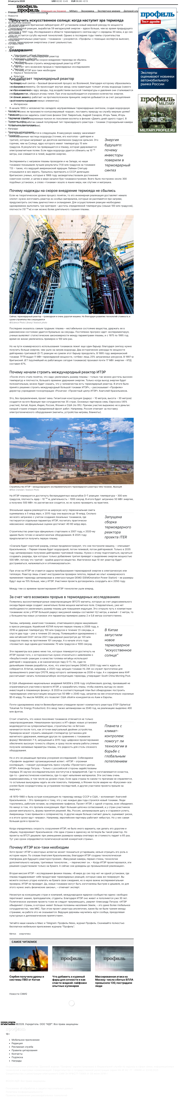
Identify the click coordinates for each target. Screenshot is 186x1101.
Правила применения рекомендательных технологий (36, 1095)
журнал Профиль (86, 923)
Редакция (17, 1043)
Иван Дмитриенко (39, 12)
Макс (40, 923)
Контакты (17, 1053)
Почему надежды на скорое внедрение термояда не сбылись (50, 59)
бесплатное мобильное (22, 926)
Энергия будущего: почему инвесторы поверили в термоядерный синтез (117, 155)
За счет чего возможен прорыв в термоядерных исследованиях (52, 66)
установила (71, 24)
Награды (17, 1060)
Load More (71, 1003)
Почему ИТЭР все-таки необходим (35, 70)
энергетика (25, 933)
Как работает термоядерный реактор (37, 56)
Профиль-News (66, 923)
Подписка (17, 1057)
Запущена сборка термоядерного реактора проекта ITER (118, 527)
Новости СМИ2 (18, 993)
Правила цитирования (24, 1050)
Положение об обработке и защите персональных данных (39, 1088)
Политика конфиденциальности (24, 1091)
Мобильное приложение (26, 1039)
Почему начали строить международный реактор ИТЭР (47, 63)
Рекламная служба (22, 1046)
